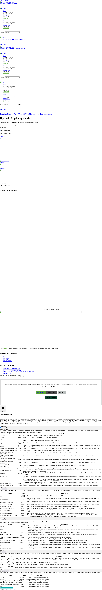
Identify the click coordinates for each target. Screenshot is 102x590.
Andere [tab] (2, 569)
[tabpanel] (51, 458)
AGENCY (6, 18)
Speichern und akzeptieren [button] (6, 587)
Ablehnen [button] (62, 392)
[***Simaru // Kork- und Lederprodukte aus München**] (93, 233)
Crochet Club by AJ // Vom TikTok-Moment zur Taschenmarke (26, 114)
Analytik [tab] (2, 550)
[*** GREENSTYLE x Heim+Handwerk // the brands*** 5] (25, 201)
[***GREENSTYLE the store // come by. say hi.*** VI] (42, 225)
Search (2, 32)
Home (4, 11)
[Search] (20, 104)
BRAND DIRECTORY (9, 12)
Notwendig (5, 427)
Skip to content (4, 0)
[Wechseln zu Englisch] (3, 8)
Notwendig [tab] (3, 426)
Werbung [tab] (2, 518)
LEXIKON (6, 16)
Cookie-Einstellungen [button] (51, 397)
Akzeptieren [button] (52, 392)
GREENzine (6, 15)
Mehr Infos (41, 392)
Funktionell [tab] (3, 487)
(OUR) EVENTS (7, 13)
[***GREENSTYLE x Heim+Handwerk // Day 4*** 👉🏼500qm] (8, 212)
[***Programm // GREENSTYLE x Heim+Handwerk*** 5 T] (76, 250)
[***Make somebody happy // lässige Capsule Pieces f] (59, 237)
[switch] (0, 488)
